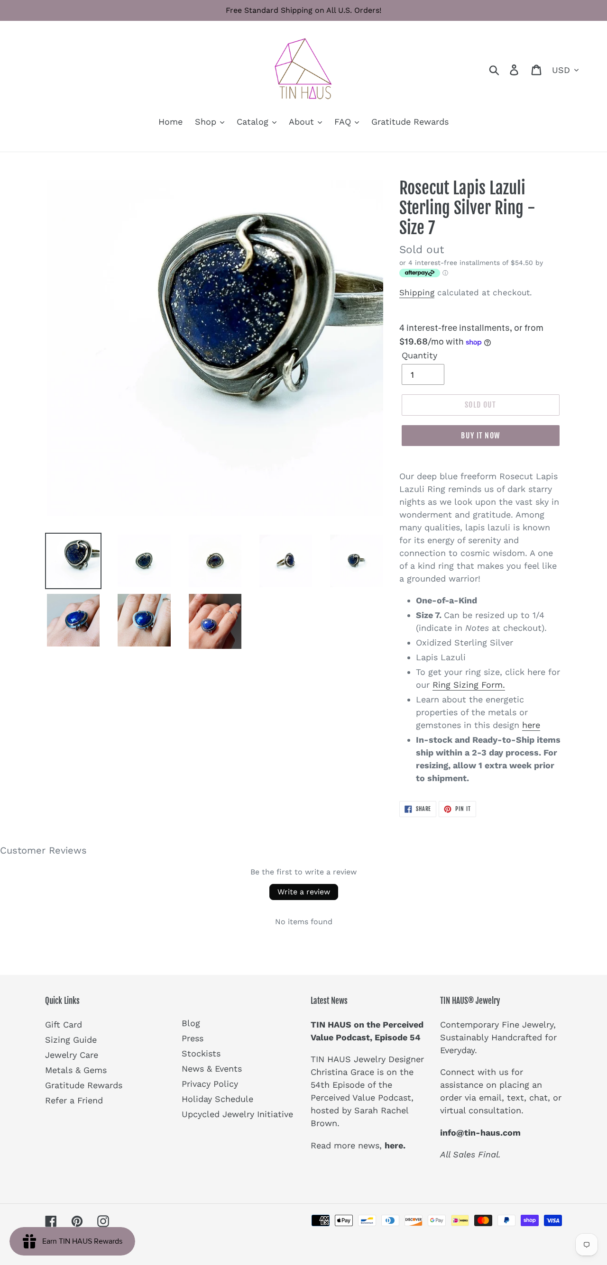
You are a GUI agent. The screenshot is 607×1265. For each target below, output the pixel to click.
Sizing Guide (71, 1040)
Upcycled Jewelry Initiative (237, 1114)
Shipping (416, 292)
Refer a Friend (74, 1100)
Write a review (303, 891)
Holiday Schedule (217, 1099)
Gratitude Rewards (83, 1085)
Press (192, 1038)
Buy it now (480, 435)
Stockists (201, 1053)
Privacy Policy (210, 1084)
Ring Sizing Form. (468, 685)
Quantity (419, 355)
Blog (191, 1023)
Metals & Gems (76, 1070)
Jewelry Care (71, 1055)
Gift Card (63, 1024)
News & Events (212, 1069)
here (531, 725)
